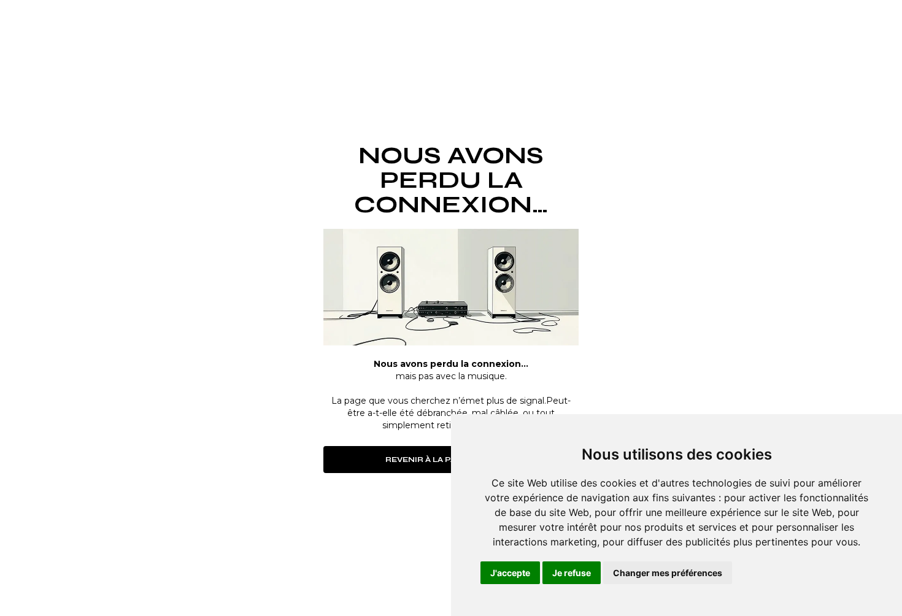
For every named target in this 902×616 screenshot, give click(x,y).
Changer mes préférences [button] (667, 573)
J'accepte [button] (510, 573)
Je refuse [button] (571, 573)
